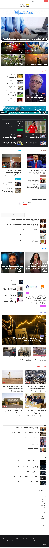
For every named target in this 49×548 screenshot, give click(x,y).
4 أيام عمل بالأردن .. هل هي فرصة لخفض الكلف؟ (25, 39)
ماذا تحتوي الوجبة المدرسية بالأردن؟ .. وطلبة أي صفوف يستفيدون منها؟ (37, 51)
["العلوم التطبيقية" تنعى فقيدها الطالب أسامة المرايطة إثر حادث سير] (43, 478)
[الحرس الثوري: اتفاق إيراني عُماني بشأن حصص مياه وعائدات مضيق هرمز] (43, 186)
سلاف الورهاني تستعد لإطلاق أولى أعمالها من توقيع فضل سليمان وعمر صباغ (36, 267)
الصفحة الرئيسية (44, 540)
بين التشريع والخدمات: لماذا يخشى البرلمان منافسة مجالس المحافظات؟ (25, 219)
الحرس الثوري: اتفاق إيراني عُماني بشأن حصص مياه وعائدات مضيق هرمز (33, 187)
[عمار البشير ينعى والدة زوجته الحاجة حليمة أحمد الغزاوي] (43, 483)
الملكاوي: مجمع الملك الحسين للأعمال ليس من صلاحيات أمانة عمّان (13, 411)
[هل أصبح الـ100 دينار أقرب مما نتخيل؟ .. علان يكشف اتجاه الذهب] (24, 330)
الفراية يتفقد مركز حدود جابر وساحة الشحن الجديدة (29, 230)
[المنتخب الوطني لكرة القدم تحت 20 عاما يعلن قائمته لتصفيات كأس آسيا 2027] (20, 136)
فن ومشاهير (43, 518)
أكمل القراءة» (43, 175)
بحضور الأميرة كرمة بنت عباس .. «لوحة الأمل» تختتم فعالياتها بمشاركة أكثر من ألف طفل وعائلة (10, 89)
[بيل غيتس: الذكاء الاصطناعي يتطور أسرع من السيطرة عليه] (35, 88)
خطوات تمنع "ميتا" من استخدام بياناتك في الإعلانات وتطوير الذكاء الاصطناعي (10, 301)
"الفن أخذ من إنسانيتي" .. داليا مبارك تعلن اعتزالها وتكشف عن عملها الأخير (9, 100)
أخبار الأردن (44, 494)
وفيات (44, 529)
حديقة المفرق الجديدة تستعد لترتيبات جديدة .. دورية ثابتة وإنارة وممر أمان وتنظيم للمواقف (39, 359)
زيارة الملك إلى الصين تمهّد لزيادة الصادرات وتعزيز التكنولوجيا (27, 427)
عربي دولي (44, 516)
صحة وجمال (43, 514)
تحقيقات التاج (43, 503)
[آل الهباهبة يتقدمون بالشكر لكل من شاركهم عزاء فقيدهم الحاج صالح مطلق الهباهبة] (43, 462)
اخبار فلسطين (43, 497)
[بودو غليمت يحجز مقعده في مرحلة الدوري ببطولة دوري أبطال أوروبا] (20, 143)
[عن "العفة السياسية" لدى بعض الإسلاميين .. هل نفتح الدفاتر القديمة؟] (43, 434)
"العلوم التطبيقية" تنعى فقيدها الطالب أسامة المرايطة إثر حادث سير (25, 476)
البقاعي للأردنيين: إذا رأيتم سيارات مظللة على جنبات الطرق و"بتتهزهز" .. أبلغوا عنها (23, 224)
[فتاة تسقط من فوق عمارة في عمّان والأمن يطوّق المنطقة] (12, 48)
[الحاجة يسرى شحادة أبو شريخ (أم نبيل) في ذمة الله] (43, 473)
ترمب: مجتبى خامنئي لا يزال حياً (38, 170)
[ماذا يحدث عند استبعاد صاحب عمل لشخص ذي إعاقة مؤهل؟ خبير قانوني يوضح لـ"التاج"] (24, 351)
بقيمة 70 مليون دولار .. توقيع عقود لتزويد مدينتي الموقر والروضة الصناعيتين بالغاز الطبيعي (36, 412)
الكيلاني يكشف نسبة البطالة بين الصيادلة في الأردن (29, 235)
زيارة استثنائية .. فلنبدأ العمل (33, 448)
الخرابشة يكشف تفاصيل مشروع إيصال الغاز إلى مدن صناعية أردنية (13, 387)
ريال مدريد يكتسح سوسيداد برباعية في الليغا (9, 94)
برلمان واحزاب (43, 499)
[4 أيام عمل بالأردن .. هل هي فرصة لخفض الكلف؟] (24, 29)
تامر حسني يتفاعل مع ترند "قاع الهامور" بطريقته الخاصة (12, 268)
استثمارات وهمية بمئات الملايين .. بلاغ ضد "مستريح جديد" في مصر (8, 191)
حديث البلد (44, 509)
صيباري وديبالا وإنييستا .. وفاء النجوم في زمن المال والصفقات (32, 136)
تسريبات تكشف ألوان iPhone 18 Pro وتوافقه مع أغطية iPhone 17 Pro (9, 289)
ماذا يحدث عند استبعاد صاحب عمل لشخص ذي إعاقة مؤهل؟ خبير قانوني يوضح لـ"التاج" (24, 359)
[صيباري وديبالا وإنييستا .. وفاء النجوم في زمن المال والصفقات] (43, 136)
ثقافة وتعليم (43, 505)
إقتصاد (26, 540)
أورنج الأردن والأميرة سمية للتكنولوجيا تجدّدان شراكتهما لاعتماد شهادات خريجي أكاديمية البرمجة (36, 298)
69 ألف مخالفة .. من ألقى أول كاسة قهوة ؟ (9, 358)
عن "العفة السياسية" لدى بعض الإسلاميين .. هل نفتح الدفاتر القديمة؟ (25, 432)
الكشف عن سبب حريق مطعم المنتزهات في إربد (37, 64)
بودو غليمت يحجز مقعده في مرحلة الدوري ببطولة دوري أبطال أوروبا (9, 143)
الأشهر (12, 214)
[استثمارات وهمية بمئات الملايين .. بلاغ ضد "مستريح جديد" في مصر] (18, 190)
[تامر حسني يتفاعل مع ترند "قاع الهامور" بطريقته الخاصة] (12, 262)
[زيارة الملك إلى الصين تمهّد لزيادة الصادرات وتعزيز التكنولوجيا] (43, 429)
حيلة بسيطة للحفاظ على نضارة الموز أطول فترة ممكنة (9, 76)
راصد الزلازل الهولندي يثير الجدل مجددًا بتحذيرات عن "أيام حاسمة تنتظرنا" (8, 185)
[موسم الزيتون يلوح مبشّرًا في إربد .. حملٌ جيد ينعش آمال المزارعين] (12, 60)
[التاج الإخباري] (24, 5)
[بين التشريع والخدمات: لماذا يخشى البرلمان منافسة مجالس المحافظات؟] (43, 221)
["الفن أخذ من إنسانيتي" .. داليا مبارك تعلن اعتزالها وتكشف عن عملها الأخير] (20, 100)
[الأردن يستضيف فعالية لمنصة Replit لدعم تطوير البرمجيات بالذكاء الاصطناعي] (21, 282)
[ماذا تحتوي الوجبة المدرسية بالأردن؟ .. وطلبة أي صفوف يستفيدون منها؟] (36, 48)
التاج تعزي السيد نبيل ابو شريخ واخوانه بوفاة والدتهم (28, 466)
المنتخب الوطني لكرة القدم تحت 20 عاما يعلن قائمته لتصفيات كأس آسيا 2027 (9, 137)
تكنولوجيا (44, 507)
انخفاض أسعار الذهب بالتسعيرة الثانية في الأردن (29, 240)
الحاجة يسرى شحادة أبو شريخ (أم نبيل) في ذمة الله (29, 471)
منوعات (44, 527)
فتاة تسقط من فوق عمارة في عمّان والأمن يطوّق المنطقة (14, 51)
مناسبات (44, 525)
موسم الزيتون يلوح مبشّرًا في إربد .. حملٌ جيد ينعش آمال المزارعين (13, 63)
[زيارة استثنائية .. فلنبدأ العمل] (43, 450)
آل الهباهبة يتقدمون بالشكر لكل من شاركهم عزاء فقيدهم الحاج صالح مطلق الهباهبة (22, 461)
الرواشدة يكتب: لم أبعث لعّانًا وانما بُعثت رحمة (30, 443)
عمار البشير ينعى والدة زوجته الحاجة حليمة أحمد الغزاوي (28, 481)
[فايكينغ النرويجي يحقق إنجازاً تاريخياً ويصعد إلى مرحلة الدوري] (20, 82)
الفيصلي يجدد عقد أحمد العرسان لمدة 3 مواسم (13, 124)
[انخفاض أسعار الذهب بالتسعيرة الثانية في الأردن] (43, 242)
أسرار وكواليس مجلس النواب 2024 (9, 540)
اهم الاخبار (44, 501)
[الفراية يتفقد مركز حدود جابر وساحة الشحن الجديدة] (43, 231)
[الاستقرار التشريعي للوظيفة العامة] (43, 439)
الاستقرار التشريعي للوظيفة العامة (32, 438)
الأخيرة (36, 214)
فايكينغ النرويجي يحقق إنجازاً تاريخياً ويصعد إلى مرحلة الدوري (9, 82)
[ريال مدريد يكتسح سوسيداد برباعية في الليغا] (20, 94)
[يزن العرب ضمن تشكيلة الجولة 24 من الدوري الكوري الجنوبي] (43, 143)
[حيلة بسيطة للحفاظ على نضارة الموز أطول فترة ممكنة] (20, 76)
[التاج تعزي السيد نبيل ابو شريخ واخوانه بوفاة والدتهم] (43, 467)
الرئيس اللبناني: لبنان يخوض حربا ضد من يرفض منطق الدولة (33, 181)
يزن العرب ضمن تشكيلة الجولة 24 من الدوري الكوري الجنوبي (32, 143)
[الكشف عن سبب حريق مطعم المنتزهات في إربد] (36, 60)
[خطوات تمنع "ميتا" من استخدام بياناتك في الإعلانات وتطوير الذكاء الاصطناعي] (20, 300)
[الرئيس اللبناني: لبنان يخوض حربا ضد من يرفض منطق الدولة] (43, 180)
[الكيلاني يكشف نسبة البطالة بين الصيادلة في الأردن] (43, 236)
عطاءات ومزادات (42, 520)
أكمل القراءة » (20, 130)
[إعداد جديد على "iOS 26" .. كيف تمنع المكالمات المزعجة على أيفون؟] (20, 294)
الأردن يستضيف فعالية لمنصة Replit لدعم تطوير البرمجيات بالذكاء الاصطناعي (9, 283)
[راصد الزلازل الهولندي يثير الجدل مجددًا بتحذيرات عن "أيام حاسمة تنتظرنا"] (18, 184)
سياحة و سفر (43, 512)
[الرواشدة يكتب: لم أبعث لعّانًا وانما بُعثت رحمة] (43, 444)
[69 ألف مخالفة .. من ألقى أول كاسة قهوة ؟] (9, 351)
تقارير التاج (18, 540)
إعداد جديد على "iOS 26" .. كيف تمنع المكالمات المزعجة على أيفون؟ (9, 294)
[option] (24, 41)
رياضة (44, 510)
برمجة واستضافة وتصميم (44, 544)
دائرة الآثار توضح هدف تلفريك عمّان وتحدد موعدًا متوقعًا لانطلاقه (36, 387)
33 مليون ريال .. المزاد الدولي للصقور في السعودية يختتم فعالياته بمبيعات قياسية (11, 172)
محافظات (44, 522)
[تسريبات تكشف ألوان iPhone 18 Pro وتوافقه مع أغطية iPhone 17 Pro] (20, 288)
